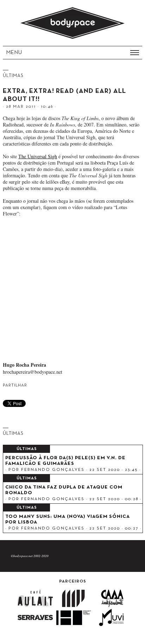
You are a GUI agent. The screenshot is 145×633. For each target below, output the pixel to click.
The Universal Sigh (37, 156)
